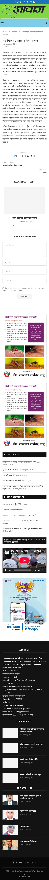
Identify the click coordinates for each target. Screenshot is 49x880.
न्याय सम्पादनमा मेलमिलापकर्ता (12, 480)
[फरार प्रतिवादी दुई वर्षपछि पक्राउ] (24, 200)
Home (5, 32)
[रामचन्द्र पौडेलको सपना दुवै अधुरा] (10, 778)
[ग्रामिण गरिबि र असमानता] (10, 815)
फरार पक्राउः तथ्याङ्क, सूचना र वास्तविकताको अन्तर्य (19, 462)
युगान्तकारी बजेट (17, 510)
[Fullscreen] (43, 570)
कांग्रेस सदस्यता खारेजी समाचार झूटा (31, 744)
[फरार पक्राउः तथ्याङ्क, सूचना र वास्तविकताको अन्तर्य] (10, 800)
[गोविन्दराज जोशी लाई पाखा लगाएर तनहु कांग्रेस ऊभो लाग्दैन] (10, 733)
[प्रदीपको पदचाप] (10, 830)
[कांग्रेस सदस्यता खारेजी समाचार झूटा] (10, 748)
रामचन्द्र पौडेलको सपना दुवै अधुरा (30, 774)
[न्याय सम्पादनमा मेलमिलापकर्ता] (10, 845)
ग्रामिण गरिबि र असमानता (10, 469)
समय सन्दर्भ (32, 515)
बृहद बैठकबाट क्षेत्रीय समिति (29, 759)
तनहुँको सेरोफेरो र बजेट (20, 504)
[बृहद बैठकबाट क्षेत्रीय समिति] (10, 763)
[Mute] (39, 570)
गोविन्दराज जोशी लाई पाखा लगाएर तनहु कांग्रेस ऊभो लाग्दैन (32, 730)
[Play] (6, 570)
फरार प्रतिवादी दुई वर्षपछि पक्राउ (25, 218)
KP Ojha (6, 510)
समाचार (14, 32)
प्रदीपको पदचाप (8, 475)
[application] (24, 560)
